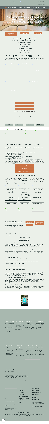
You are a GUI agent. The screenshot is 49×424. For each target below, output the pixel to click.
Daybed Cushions (24, 203)
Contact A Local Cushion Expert (11, 34)
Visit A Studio (38, 33)
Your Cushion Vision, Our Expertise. (24, 17)
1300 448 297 (41, 1)
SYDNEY (9, 124)
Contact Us (37, 7)
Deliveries (21, 392)
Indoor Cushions (36, 390)
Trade (42, 7)
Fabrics (20, 7)
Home (5, 7)
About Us (21, 390)
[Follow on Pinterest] (19, 402)
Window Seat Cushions (38, 203)
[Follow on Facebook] (21, 402)
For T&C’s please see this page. (37, 406)
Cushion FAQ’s (35, 399)
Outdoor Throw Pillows (11, 203)
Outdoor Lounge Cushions (11, 198)
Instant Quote (24, 33)
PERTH (29, 124)
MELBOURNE (19, 124)
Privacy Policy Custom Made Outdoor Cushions (24, 399)
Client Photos (27, 7)
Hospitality (21, 394)
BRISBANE (39, 124)
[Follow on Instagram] (23, 402)
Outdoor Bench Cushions (24, 198)
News (32, 7)
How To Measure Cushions (36, 397)
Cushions (14, 7)
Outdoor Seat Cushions (38, 197)
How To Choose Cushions (36, 395)
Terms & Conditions (23, 396)
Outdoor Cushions (36, 392)
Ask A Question (35, 388)
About (9, 7)
